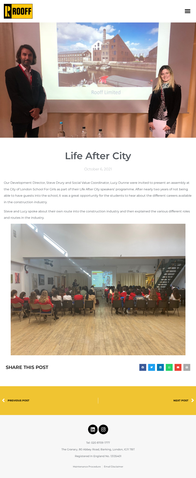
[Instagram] (103, 429)
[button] (187, 11)
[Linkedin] (93, 429)
